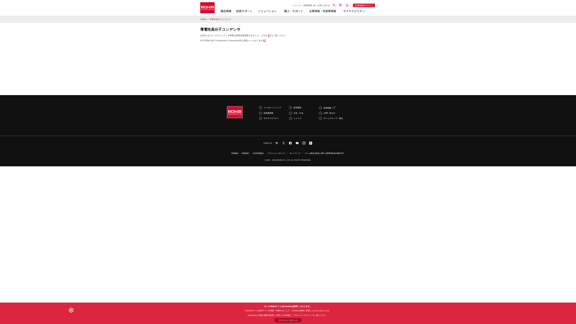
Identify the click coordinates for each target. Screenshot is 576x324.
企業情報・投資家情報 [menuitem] (322, 11)
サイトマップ (295, 153)
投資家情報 (268, 113)
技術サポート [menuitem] (244, 11)
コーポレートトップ (272, 107)
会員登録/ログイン (364, 5)
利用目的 (245, 153)
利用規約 (234, 153)
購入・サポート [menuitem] (293, 11)
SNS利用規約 (258, 153)
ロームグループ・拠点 (333, 118)
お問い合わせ (323, 5)
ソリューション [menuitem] (267, 11)
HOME (203, 19)
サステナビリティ (271, 118)
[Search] (334, 4)
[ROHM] (207, 8)
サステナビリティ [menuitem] (354, 11)
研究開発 (297, 107)
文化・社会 (298, 113)
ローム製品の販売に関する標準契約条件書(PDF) (324, 153)
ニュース (297, 5)
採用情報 (307, 5)
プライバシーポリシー (277, 153)
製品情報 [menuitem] (226, 11)
